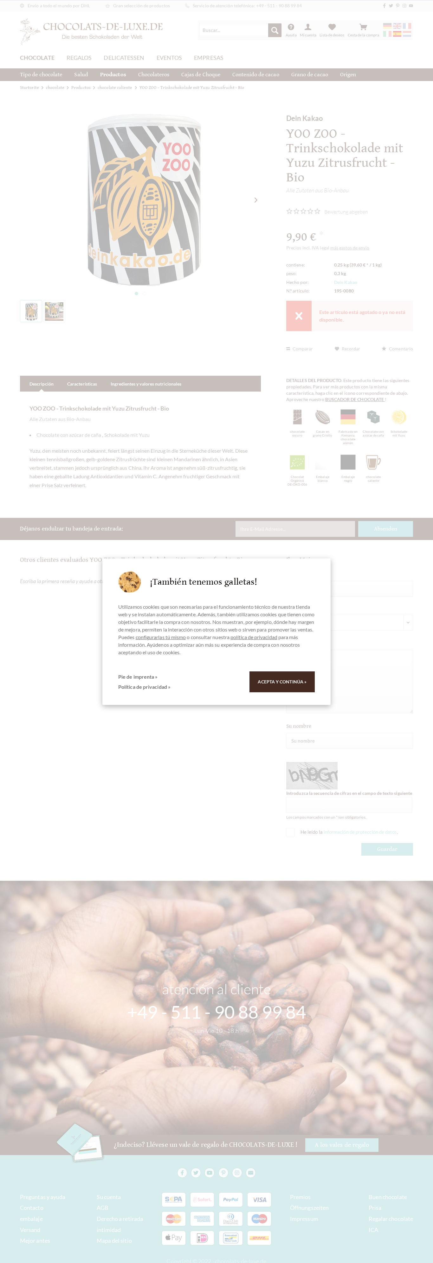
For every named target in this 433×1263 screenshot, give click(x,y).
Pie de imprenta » (138, 677)
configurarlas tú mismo (161, 637)
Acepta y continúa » (282, 681)
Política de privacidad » (144, 687)
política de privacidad (253, 637)
